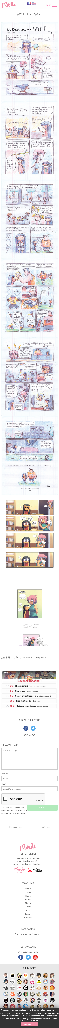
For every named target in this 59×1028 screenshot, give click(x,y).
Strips (28, 892)
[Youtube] (34, 957)
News (28, 896)
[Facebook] (21, 957)
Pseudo (5, 773)
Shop (28, 910)
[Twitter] (27, 957)
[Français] (29, 3)
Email (4, 784)
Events (28, 906)
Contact (28, 917)
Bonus (28, 899)
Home (28, 888)
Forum (28, 914)
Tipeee (28, 903)
